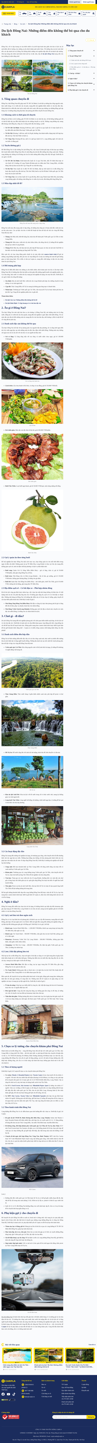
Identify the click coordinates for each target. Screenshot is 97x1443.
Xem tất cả (92, 1344)
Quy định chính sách (68, 1390)
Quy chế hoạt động (32, 2)
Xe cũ (20, 13)
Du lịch (22, 24)
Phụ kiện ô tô (61, 13)
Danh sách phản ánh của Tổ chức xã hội (68, 1403)
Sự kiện (84, 1387)
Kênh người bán (75, 2)
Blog (15, 24)
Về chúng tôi (20, 2)
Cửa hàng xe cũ (46, 1393)
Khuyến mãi (85, 1390)
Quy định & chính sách (8, 2)
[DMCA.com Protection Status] (5, 1400)
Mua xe (43, 1384)
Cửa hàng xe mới (46, 1396)
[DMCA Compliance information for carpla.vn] (12, 1400)
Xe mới (30, 13)
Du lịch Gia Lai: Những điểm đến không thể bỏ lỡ (21, 300)
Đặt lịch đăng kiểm (72, 13)
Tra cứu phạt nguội (86, 13)
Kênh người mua (88, 2)
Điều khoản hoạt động (68, 1393)
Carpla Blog (85, 1384)
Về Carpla (65, 1384)
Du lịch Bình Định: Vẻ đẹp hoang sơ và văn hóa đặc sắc (23, 303)
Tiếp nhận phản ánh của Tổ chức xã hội (67, 1398)
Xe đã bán (39, 13)
